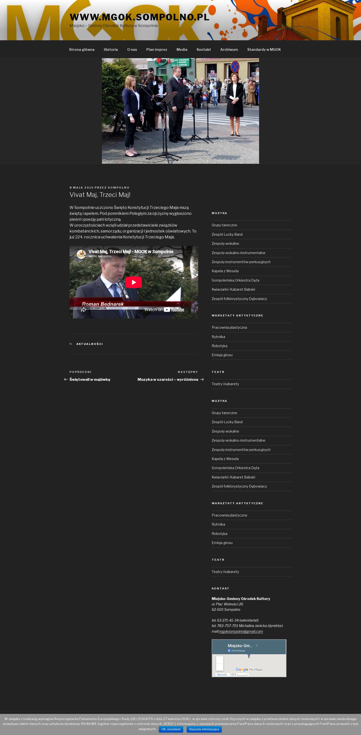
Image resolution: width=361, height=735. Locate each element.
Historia (111, 49)
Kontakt (204, 49)
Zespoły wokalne (225, 243)
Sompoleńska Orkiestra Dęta (235, 280)
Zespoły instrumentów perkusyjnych (241, 262)
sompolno (119, 187)
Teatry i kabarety (225, 384)
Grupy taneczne (224, 225)
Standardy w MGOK (264, 49)
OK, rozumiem (171, 729)
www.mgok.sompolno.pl (139, 17)
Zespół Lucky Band (227, 234)
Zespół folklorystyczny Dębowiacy (239, 299)
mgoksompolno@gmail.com (241, 631)
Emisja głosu (222, 355)
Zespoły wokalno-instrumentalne (238, 253)
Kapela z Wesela (225, 271)
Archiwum (229, 49)
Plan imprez (156, 49)
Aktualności (89, 344)
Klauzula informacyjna (204, 729)
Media (182, 49)
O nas (132, 49)
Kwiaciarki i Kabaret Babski (233, 289)
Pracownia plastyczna (229, 327)
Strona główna (82, 49)
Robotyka (219, 346)
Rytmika (218, 337)
